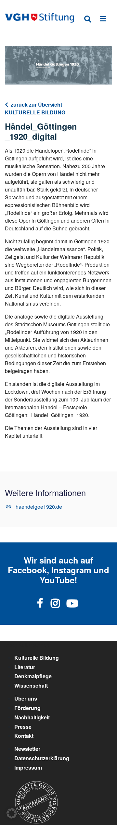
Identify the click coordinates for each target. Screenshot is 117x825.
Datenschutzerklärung (41, 758)
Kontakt (23, 735)
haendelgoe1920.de (39, 506)
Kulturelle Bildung (36, 657)
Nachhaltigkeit (32, 717)
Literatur (24, 667)
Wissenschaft (31, 685)
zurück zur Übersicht (36, 104)
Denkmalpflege (33, 676)
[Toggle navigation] (103, 20)
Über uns (25, 698)
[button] (11, 813)
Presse (23, 726)
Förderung (27, 708)
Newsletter (27, 748)
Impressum (28, 767)
